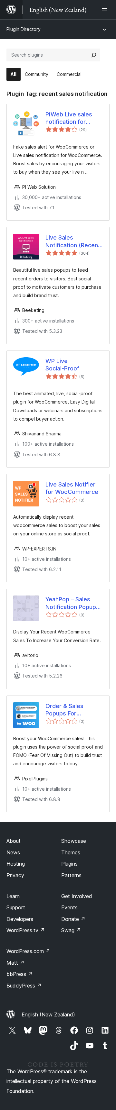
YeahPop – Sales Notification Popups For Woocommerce (72, 603)
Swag (71, 930)
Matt (15, 963)
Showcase (73, 841)
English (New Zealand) (48, 1014)
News (13, 852)
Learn (13, 896)
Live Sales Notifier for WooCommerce (71, 488)
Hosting (15, 863)
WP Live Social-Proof (62, 365)
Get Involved (76, 896)
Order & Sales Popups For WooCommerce (67, 710)
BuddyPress (24, 985)
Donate (73, 919)
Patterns (71, 875)
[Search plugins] (93, 55)
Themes (70, 852)
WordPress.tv (25, 930)
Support (15, 907)
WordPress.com (28, 951)
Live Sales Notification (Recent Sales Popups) (72, 241)
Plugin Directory (23, 29)
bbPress (19, 974)
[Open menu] (105, 9)
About (13, 841)
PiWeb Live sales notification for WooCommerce (68, 118)
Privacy (15, 875)
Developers (19, 919)
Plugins (69, 863)
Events (69, 907)
